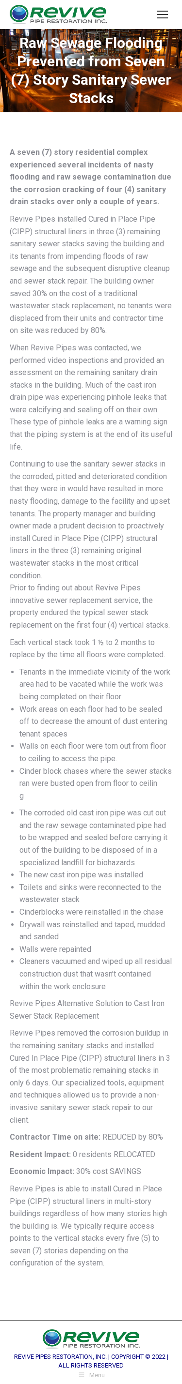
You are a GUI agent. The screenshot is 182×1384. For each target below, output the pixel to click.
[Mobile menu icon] (162, 14)
